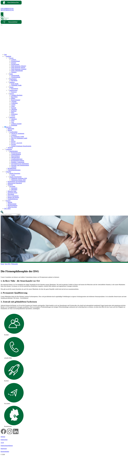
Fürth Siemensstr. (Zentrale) (18, 69)
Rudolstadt (14, 125)
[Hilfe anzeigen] (14, 356)
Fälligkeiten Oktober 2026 (18, 180)
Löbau (13, 106)
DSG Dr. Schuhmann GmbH (19, 138)
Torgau (13, 115)
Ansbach (13, 59)
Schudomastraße (15, 77)
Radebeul (13, 111)
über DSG (9, 127)
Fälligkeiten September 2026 (19, 178)
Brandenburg (13, 79)
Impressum (4, 448)
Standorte (8, 56)
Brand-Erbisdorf (15, 100)
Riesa (12, 112)
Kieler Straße (14, 83)
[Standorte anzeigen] (14, 425)
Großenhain (14, 103)
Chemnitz (13, 101)
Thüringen (12, 117)
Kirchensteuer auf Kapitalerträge (17, 181)
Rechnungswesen (16, 152)
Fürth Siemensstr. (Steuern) (18, 66)
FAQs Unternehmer (13, 196)
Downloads (11, 194)
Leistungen (9, 149)
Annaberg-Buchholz (16, 95)
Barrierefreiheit (5, 451)
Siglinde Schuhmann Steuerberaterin (21, 146)
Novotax (13, 144)
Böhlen (13, 98)
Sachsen (11, 93)
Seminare (10, 184)
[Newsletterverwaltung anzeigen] (14, 402)
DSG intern (7, 208)
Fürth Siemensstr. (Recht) (18, 67)
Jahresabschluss (15, 157)
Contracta (13, 135)
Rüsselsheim (14, 88)
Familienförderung (13, 199)
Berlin (11, 74)
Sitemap (3, 436)
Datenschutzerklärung (7, 445)
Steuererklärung (15, 156)
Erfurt (12, 120)
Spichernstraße (15, 75)
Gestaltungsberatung (16, 159)
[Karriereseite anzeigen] (14, 379)
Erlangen (13, 62)
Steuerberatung (13, 151)
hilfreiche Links (12, 191)
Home (2, 264)
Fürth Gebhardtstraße (17, 70)
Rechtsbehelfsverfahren (17, 160)
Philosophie (11, 128)
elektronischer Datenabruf (15, 183)
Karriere (8, 200)
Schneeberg (14, 114)
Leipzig (13, 104)
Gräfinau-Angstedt (16, 123)
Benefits (10, 202)
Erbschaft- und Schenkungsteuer (20, 165)
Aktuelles (13, 167)
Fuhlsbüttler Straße (16, 85)
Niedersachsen (13, 90)
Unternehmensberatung (14, 170)
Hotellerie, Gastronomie (17, 162)
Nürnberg (13, 72)
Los (19, 214)
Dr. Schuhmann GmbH (17, 136)
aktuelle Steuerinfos (14, 173)
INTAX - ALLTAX (16, 143)
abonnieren (14, 188)
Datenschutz (4, 439)
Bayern (11, 58)
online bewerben (12, 207)
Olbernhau (14, 109)
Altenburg (14, 119)
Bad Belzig (14, 80)
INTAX (13, 141)
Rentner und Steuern (13, 197)
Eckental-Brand (15, 61)
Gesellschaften (13, 132)
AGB (2, 442)
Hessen (11, 87)
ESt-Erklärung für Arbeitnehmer (20, 163)
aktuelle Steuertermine (15, 176)
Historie (10, 130)
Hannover (14, 92)
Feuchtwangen (15, 64)
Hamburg (12, 82)
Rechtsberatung (12, 168)
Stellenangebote (12, 204)
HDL (12, 139)
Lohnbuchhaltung (16, 154)
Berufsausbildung (12, 205)
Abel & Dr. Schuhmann (17, 133)
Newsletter (12, 186)
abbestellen (14, 189)
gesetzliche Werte (12, 192)
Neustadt (13, 108)
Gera (12, 122)
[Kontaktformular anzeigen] (14, 333)
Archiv (13, 175)
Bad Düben (14, 97)
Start (5, 54)
